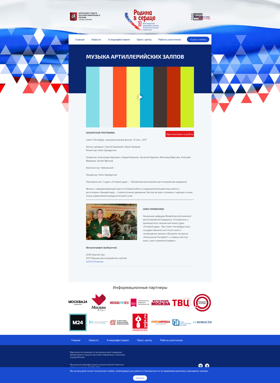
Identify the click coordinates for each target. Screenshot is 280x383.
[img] (78, 302)
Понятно (140, 378)
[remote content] (180, 134)
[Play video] (140, 97)
